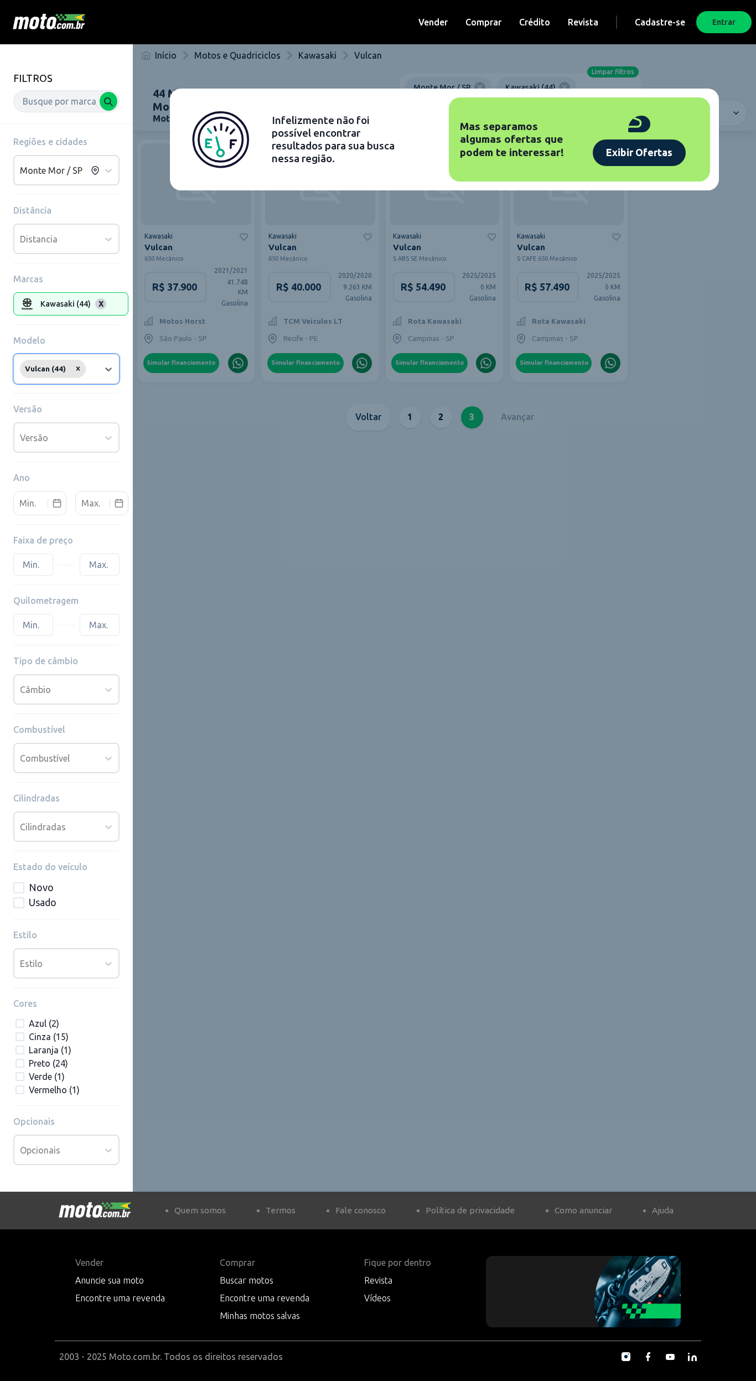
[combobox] (66, 101)
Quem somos (200, 1210)
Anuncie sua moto (109, 1280)
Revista (583, 22)
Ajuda (663, 1210)
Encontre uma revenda (120, 1298)
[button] (78, 368)
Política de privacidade (470, 1210)
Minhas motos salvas (260, 1316)
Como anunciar (583, 1210)
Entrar (724, 22)
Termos (281, 1210)
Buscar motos (246, 1280)
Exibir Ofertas (639, 152)
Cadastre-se (660, 22)
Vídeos (377, 1298)
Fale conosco (360, 1210)
